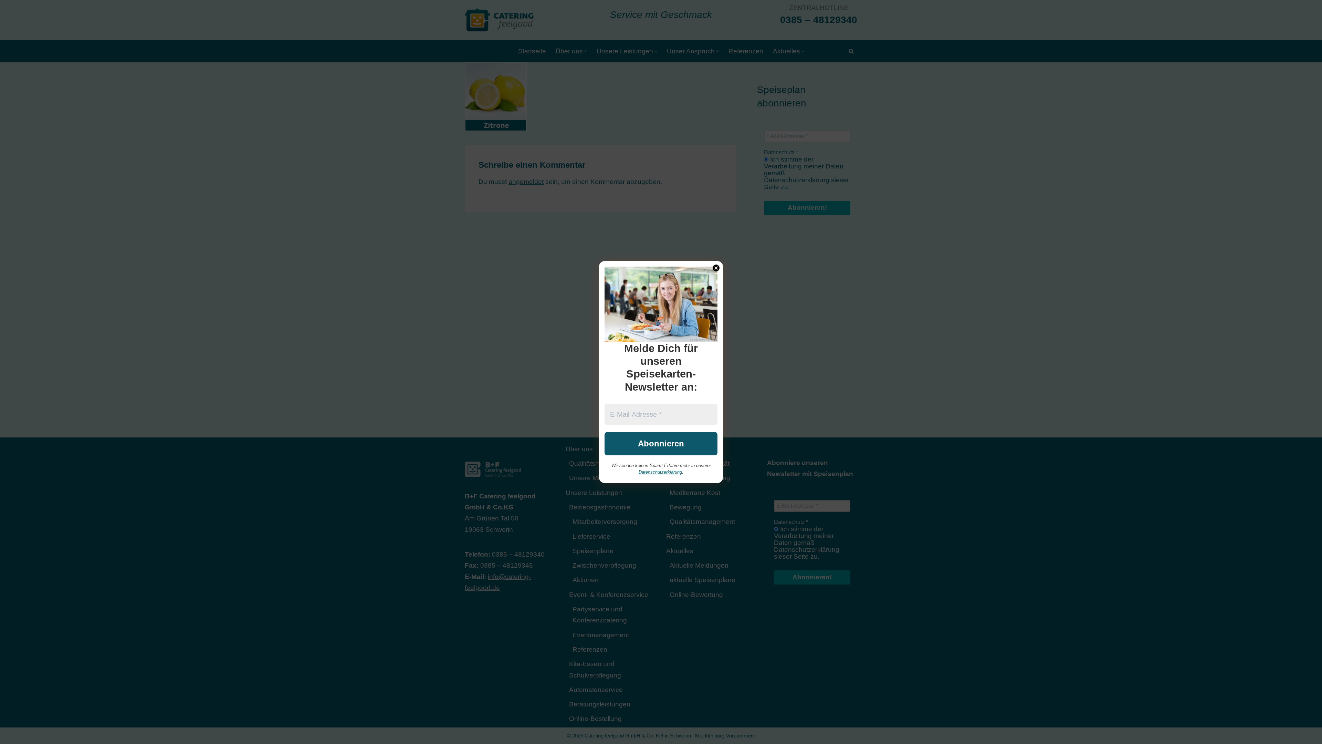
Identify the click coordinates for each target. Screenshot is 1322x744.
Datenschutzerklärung (660, 472)
